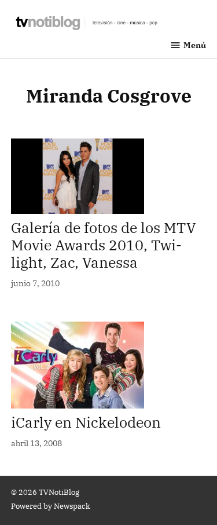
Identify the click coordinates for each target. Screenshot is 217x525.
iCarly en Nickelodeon (86, 422)
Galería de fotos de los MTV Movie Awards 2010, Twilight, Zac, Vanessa (103, 245)
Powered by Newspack (50, 506)
